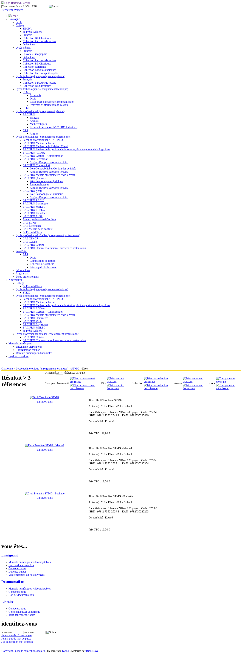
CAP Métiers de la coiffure (38, 228)
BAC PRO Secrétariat (35, 158)
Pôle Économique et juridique (46, 181)
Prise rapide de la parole (43, 267)
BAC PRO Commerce (35, 178)
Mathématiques (38, 123)
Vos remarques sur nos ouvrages (26, 574)
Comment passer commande (24, 611)
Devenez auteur (17, 571)
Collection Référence (34, 66)
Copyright (7, 650)
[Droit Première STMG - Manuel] (44, 445)
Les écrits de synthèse (42, 263)
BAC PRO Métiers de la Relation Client (45, 146)
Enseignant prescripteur (29, 346)
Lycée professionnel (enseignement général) (40, 111)
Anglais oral (22, 273)
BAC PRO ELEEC (34, 209)
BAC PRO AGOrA (34, 152)
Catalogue (14, 18)
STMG (27, 92)
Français (27, 34)
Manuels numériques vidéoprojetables (30, 562)
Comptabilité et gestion (42, 260)
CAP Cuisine (30, 241)
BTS (25, 254)
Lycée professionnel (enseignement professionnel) (43, 136)
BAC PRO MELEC (34, 206)
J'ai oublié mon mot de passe (17, 641)
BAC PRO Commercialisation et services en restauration (54, 248)
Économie (35, 95)
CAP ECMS (30, 222)
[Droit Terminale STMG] (44, 397)
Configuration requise (28, 349)
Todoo (65, 650)
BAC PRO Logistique (35, 203)
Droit (33, 98)
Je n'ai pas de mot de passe (16, 638)
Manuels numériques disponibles (34, 352)
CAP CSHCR (30, 238)
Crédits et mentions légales (30, 650)
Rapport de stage (39, 184)
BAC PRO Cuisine (33, 244)
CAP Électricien (32, 225)
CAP (25, 130)
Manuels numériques (20, 343)
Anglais (34, 120)
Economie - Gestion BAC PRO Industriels (53, 127)
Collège (20, 25)
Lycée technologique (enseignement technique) (42, 88)
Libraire (7, 602)
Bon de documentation (21, 565)
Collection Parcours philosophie (40, 73)
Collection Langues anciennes (39, 69)
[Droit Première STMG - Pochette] (44, 493)
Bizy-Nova (92, 650)
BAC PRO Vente (32, 190)
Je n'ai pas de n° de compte (16, 635)
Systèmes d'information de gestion (49, 104)
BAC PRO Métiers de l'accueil (40, 143)
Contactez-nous (17, 568)
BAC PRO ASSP (33, 216)
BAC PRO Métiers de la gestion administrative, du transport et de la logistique (66, 149)
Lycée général (23, 47)
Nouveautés (15, 279)
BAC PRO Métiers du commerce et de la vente (49, 174)
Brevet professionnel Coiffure (39, 219)
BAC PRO (29, 114)
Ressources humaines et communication (52, 101)
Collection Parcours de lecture (39, 41)
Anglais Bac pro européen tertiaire (49, 162)
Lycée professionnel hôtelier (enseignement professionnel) (48, 235)
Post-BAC (21, 251)
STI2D (26, 108)
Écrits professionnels (27, 276)
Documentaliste (12, 581)
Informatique (23, 270)
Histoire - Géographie (35, 53)
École (19, 22)
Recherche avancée (12, 9)
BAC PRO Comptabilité (36, 165)
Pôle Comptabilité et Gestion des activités (53, 168)
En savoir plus (45, 401)
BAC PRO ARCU (33, 200)
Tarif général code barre (22, 614)
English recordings (19, 356)
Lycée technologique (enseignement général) (40, 76)
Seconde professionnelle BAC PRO (43, 139)
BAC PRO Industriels (35, 213)
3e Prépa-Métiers (32, 31)
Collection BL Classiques (37, 38)
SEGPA (27, 28)
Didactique (29, 44)
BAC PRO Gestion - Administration (43, 155)
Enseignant (9, 555)
